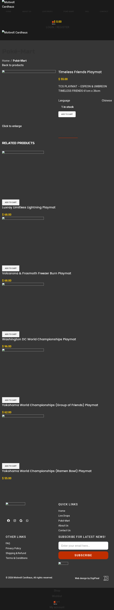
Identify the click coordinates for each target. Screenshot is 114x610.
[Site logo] (14, 4)
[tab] (68, 136)
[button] (10, 202)
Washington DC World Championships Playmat (39, 339)
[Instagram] (15, 520)
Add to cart (67, 114)
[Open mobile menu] (57, 37)
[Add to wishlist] (61, 120)
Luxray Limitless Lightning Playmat (28, 207)
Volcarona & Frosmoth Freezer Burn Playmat (36, 273)
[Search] (57, 16)
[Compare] (61, 127)
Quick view (13, 196)
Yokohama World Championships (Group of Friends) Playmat (50, 405)
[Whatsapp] (27, 520)
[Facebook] (8, 520)
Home (6, 60)
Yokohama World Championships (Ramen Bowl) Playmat (47, 471)
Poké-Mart (18, 51)
